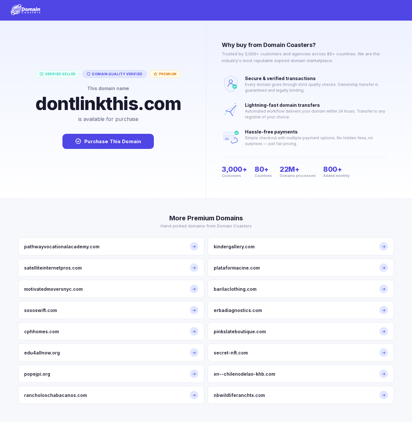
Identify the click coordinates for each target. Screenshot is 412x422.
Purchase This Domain (112, 141)
